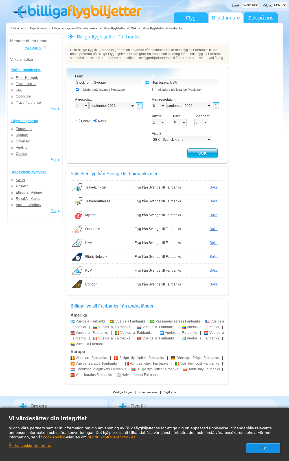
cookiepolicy (54, 437)
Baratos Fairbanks (96, 363)
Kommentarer (148, 392)
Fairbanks (33, 47)
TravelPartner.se (28, 103)
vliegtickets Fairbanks (101, 369)
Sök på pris (260, 18)
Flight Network (27, 78)
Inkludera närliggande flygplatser (103, 89)
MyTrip (90, 215)
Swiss (20, 180)
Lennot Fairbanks (140, 375)
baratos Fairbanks (94, 375)
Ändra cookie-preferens (30, 445)
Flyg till (138, 406)
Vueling (22, 148)
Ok (263, 448)
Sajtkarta (170, 392)
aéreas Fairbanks (178, 321)
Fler (53, 109)
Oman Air (23, 141)
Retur (102, 121)
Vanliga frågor (122, 392)
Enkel (85, 121)
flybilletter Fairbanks (141, 358)
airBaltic (22, 186)
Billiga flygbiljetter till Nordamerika (74, 28)
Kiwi (19, 90)
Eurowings (24, 129)
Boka (214, 187)
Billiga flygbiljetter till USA (119, 28)
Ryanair (22, 135)
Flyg (191, 18)
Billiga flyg (18, 28)
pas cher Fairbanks (149, 363)
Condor (21, 154)
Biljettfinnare (226, 18)
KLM (88, 270)
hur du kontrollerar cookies (111, 437)
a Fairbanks (91, 321)
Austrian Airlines (28, 205)
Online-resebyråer (26, 70)
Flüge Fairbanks (197, 358)
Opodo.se (23, 96)
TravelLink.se (26, 84)
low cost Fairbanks (199, 363)
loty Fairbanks (204, 369)
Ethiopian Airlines (29, 192)
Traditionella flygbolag (28, 172)
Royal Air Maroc (28, 199)
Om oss (38, 406)
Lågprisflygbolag (24, 121)
